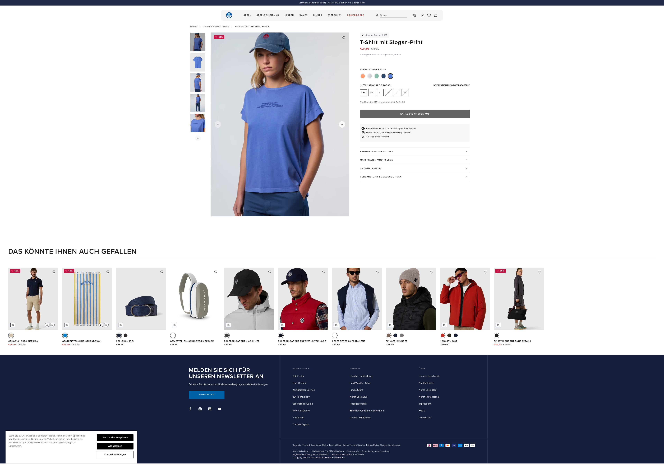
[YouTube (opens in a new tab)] (220, 409)
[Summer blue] (390, 76)
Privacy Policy (372, 445)
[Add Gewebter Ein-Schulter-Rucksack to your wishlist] (215, 271)
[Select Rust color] (442, 335)
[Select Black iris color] (281, 335)
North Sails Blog (427, 389)
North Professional (429, 396)
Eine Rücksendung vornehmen (367, 410)
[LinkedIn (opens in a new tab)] (210, 409)
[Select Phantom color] (227, 335)
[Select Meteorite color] (496, 335)
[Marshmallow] (369, 76)
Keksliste (297, 445)
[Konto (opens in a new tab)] (422, 15)
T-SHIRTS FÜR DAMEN (216, 26)
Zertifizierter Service (304, 389)
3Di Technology (301, 396)
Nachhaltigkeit (426, 383)
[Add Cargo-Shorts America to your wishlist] (54, 271)
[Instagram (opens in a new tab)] (201, 409)
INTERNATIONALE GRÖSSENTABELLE (451, 85)
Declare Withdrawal (360, 417)
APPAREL (355, 368)
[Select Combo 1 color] (173, 335)
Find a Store (356, 389)
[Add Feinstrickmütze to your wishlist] (431, 271)
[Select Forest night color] (449, 335)
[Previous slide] (217, 124)
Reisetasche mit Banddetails (512, 341)
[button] (198, 138)
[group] (197, 41)
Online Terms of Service (354, 445)
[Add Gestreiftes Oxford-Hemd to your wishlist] (377, 271)
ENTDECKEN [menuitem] (335, 15)
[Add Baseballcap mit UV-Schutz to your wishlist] (269, 271)
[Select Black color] (125, 335)
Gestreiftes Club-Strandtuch (82, 341)
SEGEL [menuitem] (247, 15)
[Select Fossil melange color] (388, 335)
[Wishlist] (429, 15)
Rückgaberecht (358, 403)
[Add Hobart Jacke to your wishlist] (485, 271)
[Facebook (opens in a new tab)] (191, 409)
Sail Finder (298, 376)
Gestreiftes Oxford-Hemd (349, 341)
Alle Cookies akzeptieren (115, 437)
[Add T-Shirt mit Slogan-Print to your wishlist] (343, 37)
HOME (193, 27)
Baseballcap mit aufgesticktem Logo (302, 341)
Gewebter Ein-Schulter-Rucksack (192, 341)
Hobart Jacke (449, 341)
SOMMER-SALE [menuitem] (355, 15)
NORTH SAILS (301, 368)
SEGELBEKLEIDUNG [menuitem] (268, 15)
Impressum (425, 403)
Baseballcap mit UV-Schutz (241, 341)
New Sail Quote (301, 410)
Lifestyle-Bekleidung (361, 376)
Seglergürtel (125, 341)
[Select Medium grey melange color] (402, 335)
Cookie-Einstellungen (115, 454)
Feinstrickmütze (396, 341)
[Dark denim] (383, 76)
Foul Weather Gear (360, 383)
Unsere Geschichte (429, 376)
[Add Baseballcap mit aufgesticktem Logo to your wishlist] (323, 271)
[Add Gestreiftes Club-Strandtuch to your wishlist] (107, 271)
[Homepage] (229, 15)
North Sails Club (358, 396)
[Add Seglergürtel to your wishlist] (161, 271)
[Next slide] (342, 124)
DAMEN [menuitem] (303, 15)
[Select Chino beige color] (11, 335)
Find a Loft (298, 417)
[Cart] (436, 15)
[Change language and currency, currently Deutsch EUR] (415, 15)
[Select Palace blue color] (65, 335)
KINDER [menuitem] (317, 15)
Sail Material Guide (303, 403)
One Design (299, 383)
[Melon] (363, 76)
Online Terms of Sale (331, 445)
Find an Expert (301, 424)
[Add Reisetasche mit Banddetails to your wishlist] (539, 271)
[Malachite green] (376, 76)
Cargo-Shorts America (23, 341)
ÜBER (422, 368)
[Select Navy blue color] (119, 335)
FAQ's (422, 410)
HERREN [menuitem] (289, 15)
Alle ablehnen (115, 446)
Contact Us (425, 417)
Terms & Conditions (311, 445)
